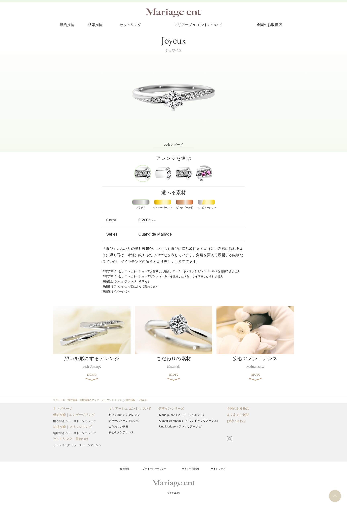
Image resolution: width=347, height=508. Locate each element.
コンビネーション (206, 207)
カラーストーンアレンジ (124, 420)
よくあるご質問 (238, 415)
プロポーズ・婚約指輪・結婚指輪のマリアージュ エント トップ (87, 400)
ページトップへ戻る (335, 496)
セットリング (130, 25)
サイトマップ (218, 468)
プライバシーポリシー (154, 468)
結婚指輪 (95, 25)
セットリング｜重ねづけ (70, 439)
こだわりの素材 (118, 426)
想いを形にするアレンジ (124, 414)
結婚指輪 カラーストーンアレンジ (74, 433)
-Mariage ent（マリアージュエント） (181, 414)
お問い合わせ (236, 421)
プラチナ (141, 207)
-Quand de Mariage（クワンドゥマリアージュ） (189, 420)
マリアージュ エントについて (198, 25)
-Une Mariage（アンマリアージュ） (181, 426)
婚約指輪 (67, 25)
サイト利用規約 (190, 468)
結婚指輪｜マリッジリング (72, 427)
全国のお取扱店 (269, 25)
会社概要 (125, 468)
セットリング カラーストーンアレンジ (77, 445)
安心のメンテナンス (121, 432)
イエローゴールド (162, 207)
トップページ (62, 408)
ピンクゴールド (184, 207)
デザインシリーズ (171, 408)
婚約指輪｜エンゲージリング (74, 415)
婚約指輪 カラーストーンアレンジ (74, 421)
